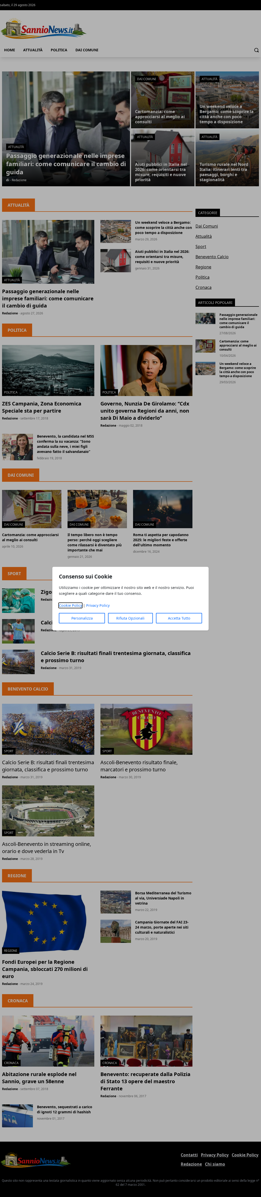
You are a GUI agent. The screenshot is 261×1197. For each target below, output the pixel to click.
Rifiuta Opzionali (130, 618)
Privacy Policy (98, 605)
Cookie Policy (70, 605)
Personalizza (82, 618)
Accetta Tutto (179, 618)
